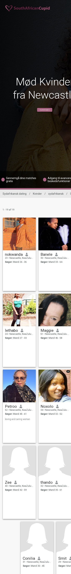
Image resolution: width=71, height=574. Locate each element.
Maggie (47, 330)
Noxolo (47, 406)
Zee (8, 482)
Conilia (29, 558)
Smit (62, 558)
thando (47, 482)
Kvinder (37, 193)
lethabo (11, 330)
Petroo (11, 406)
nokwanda (14, 254)
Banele (46, 254)
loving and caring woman (17, 419)
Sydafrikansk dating (15, 193)
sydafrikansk (56, 193)
